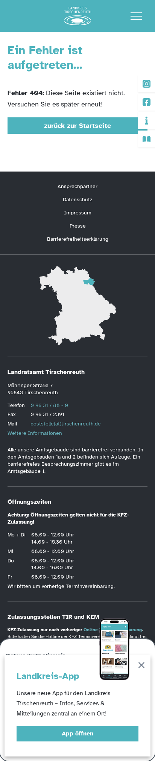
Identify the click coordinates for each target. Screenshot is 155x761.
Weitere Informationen (35, 433)
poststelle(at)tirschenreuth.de (65, 424)
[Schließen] (141, 666)
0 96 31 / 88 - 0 (49, 405)
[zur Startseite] (77, 16)
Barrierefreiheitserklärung (77, 239)
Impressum (77, 213)
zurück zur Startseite (77, 126)
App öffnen (77, 733)
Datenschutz (77, 199)
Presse (78, 226)
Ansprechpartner (77, 186)
